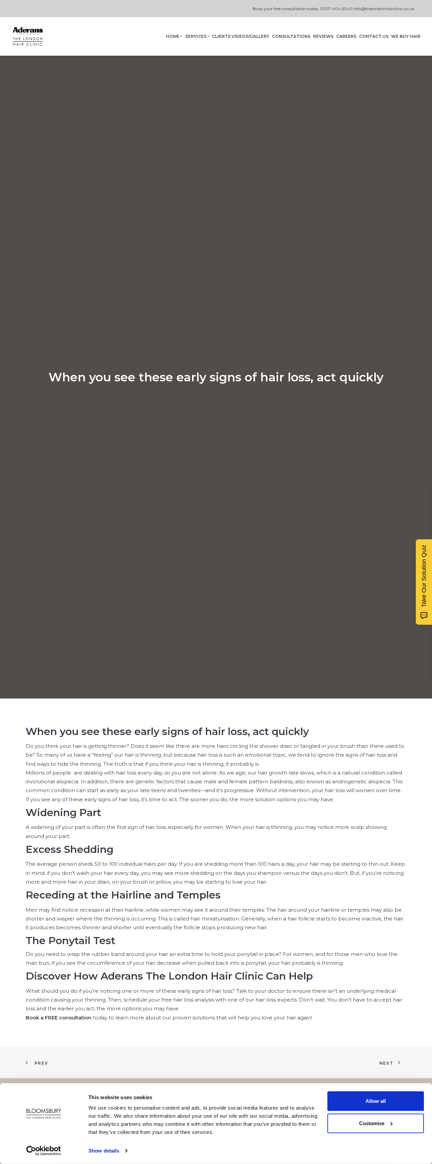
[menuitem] (174, 36)
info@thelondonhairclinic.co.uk (384, 8)
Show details (103, 1151)
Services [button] (196, 36)
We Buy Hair (406, 36)
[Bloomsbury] (27, 36)
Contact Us (373, 36)
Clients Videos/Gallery (240, 36)
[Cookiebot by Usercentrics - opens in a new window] (43, 1151)
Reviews (323, 36)
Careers (346, 36)
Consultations (291, 36)
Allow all (376, 1101)
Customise (371, 1123)
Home (173, 36)
